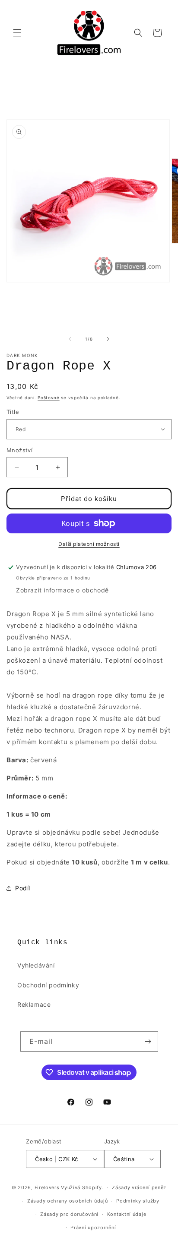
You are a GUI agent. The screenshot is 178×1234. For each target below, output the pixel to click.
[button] (17, 32)
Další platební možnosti (89, 544)
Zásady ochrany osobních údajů (67, 1201)
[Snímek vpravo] (108, 338)
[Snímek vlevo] (69, 338)
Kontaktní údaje (126, 1214)
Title (12, 411)
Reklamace (34, 1004)
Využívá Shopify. (82, 1187)
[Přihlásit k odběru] (148, 1041)
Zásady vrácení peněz (139, 1187)
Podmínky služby (137, 1201)
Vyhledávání (36, 965)
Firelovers (47, 1187)
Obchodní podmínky (48, 985)
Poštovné (49, 397)
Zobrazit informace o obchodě (62, 590)
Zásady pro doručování (69, 1214)
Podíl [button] (22, 888)
